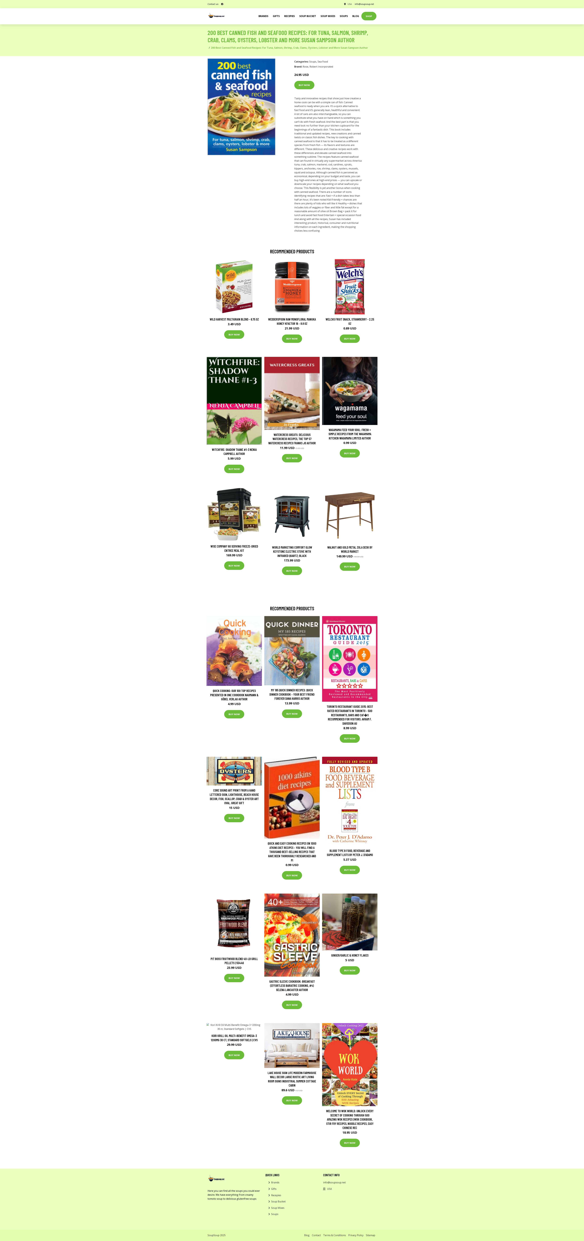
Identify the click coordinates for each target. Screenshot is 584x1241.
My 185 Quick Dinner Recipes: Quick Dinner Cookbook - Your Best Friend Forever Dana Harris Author (292, 694)
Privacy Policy (355, 1235)
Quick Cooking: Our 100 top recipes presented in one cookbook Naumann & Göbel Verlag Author (234, 695)
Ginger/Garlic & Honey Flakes (349, 955)
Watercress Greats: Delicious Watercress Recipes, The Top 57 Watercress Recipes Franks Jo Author (292, 439)
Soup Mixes (328, 16)
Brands (275, 1182)
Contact (316, 1235)
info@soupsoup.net (364, 4)
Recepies (289, 16)
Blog (355, 16)
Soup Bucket (307, 16)
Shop (369, 16)
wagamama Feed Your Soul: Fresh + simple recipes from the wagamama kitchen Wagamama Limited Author (349, 434)
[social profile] (222, 4)
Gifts (276, 16)
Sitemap (370, 1235)
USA (350, 4)
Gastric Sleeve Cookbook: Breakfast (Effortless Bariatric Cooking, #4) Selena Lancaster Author (292, 985)
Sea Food (323, 61)
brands (263, 16)
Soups (344, 16)
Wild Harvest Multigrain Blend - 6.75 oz (234, 319)
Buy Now (304, 85)
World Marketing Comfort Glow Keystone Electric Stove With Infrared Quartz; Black (292, 551)
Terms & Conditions (334, 1235)
